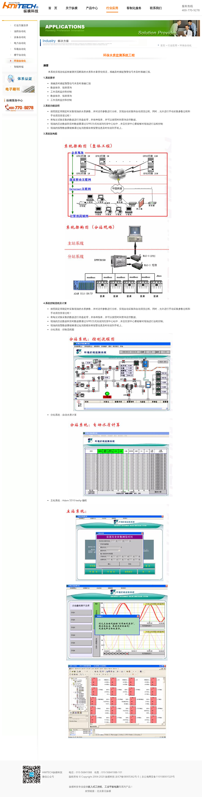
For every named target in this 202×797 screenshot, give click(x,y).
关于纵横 (72, 8)
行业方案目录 (21, 25)
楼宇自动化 (20, 55)
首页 (162, 45)
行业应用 (112, 8)
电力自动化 (20, 43)
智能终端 (18, 66)
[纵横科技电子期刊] (20, 89)
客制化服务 (134, 8)
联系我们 (156, 8)
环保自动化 (20, 60)
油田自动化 (20, 31)
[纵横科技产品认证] (20, 78)
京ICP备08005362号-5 (127, 776)
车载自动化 (20, 49)
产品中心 (92, 8)
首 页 (52, 8)
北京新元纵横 (104, 791)
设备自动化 (20, 37)
